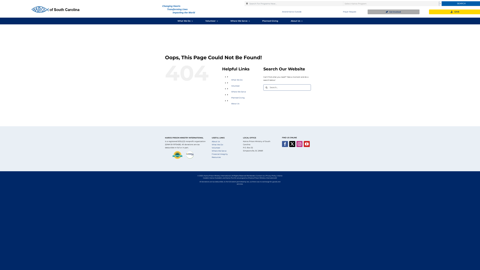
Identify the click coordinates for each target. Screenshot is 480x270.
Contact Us (260, 176)
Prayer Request (349, 12)
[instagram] (299, 144)
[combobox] (294, 3)
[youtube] (307, 144)
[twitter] (292, 144)
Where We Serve (238, 92)
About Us (235, 103)
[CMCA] (190, 152)
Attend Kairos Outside (291, 12)
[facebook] (285, 144)
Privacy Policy (271, 176)
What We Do (237, 80)
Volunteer (235, 86)
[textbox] (392, 3)
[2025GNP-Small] (177, 152)
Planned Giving (238, 98)
